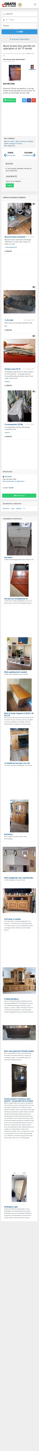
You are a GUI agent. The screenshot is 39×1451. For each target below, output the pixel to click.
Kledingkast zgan (11, 1207)
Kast (12, 508)
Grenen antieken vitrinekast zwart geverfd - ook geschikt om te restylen (18, 1100)
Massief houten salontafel (15, 237)
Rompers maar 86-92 (12, 369)
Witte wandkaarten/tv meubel (15, 672)
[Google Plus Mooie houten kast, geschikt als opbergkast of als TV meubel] (34, 100)
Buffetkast (8, 834)
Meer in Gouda (9, 141)
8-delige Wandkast (11, 999)
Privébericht (10, 100)
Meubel (18, 508)
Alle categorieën (9, 146)
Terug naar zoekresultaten (20, 39)
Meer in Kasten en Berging (24, 141)
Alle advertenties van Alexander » (14, 481)
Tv (24, 508)
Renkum (7, 381)
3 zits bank (9, 320)
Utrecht (7, 433)
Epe (6, 326)
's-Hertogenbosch (11, 247)
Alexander (8, 476)
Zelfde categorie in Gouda (13, 143)
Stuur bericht (20, 495)
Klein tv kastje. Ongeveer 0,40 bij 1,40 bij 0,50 (18, 714)
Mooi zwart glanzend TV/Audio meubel (19, 1051)
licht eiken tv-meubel (12, 919)
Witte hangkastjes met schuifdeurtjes (18, 878)
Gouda (29, 53)
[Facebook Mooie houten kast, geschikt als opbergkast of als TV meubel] (29, 100)
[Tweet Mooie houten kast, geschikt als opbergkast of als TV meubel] (24, 100)
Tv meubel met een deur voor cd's (17, 763)
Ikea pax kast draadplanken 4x (16, 599)
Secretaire (8, 557)
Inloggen (10, 185)
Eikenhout (6, 508)
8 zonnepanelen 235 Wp (14, 424)
